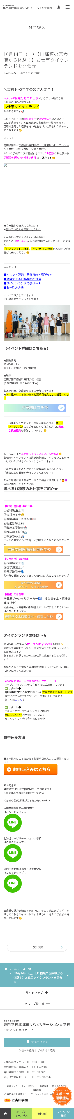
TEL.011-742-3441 (38, 1067)
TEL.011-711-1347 (41, 1077)
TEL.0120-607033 (36, 1062)
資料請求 (42, 1113)
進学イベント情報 (30, 72)
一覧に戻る (37, 947)
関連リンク (12, 1086)
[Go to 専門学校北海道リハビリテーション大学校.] (6, 968)
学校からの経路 (46, 1050)
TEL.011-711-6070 (36, 1072)
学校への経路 (26, 1050)
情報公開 (37, 1089)
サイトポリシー (28, 1086)
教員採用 (44, 1086)
